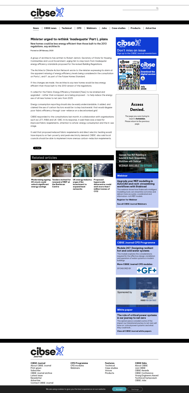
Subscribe (35, 370)
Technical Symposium (146, 378)
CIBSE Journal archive (41, 373)
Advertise (151, 28)
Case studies (118, 28)
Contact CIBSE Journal (42, 383)
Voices (108, 370)
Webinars (92, 28)
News (36, 28)
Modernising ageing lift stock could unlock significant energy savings (41, 183)
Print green (36, 368)
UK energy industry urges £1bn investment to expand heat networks (82, 184)
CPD (79, 28)
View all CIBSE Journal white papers (134, 331)
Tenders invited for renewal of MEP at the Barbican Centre (61, 183)
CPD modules (77, 365)
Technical (67, 28)
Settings (135, 389)
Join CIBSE (140, 368)
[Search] (156, 8)
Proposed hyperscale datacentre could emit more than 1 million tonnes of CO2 (102, 185)
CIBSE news (50, 28)
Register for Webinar (127, 200)
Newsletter (36, 378)
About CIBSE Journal (41, 365)
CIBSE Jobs (140, 380)
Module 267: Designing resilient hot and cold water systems (135, 249)
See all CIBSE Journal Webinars (132, 204)
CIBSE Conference (144, 373)
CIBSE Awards (142, 370)
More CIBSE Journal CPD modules (134, 264)
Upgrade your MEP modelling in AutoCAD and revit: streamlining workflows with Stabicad (136, 184)
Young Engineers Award (146, 375)
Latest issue (37, 375)
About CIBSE (141, 365)
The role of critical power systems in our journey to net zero (137, 316)
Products (135, 28)
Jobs (104, 28)
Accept (119, 389)
